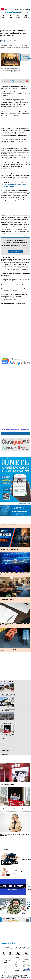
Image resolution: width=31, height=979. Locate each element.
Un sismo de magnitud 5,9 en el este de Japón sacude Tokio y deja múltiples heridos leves (8, 694)
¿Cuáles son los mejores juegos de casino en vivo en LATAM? (14, 649)
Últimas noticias (7, 681)
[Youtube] (24, 947)
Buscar (6, 958)
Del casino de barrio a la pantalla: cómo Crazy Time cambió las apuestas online (13, 598)
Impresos (17, 970)
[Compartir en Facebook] (5, 81)
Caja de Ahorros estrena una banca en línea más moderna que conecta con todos (15, 573)
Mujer (17, 964)
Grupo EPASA (6, 971)
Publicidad (7, 968)
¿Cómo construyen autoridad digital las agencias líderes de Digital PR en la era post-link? (15, 624)
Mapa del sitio (7, 962)
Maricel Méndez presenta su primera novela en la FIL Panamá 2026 (14, 834)
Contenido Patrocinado (8, 525)
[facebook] (16, 947)
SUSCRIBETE (15, 251)
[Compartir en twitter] (13, 81)
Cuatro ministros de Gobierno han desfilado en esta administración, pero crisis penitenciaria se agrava (15, 184)
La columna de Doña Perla (7, 784)
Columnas (4, 849)
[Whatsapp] (12, 947)
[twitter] (20, 947)
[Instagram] (28, 947)
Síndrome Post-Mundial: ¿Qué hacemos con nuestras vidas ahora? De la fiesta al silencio (14, 548)
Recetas (17, 968)
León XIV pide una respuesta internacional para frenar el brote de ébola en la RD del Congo (15, 809)
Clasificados (7, 965)
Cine (16, 966)
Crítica (17, 958)
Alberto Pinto (3, 41)
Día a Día (16, 961)
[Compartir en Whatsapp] (20, 81)
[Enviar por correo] (27, 81)
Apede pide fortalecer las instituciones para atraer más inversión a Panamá (8, 722)
